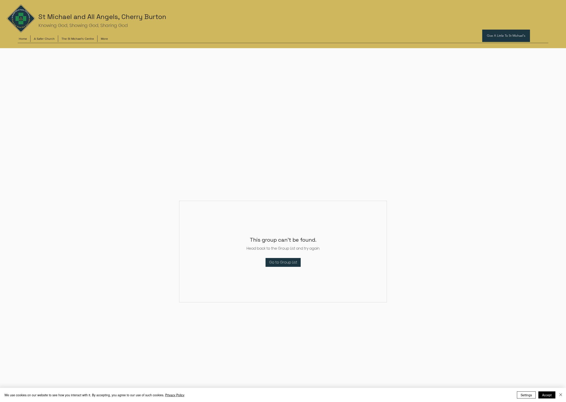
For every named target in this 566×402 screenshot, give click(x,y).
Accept (547, 395)
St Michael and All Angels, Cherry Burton (102, 16)
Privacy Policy (174, 395)
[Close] (560, 394)
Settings (526, 395)
